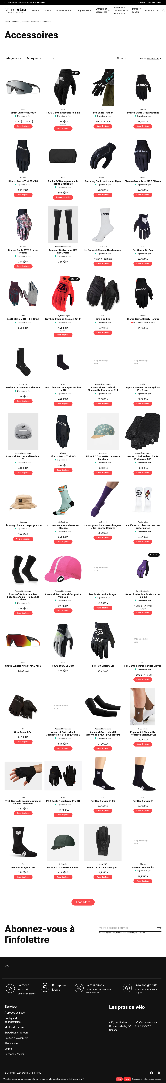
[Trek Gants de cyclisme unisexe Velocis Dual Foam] (23, 775)
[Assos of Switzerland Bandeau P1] (23, 431)
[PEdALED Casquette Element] (63, 844)
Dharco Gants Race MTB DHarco (143, 181)
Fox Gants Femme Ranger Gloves (142, 666)
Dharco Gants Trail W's (63, 456)
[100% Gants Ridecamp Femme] (63, 87)
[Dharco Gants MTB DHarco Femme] (23, 224)
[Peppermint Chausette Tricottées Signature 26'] (142, 706)
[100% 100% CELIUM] (63, 640)
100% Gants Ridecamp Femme (63, 113)
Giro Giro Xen (102, 319)
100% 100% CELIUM (63, 666)
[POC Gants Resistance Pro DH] (63, 775)
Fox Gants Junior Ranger (103, 594)
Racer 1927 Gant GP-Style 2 (103, 870)
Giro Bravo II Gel (23, 732)
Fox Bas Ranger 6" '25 (103, 801)
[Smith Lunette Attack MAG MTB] (23, 640)
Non (127, 1079)
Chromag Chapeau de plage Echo (23, 525)
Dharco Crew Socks (143, 870)
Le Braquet (103, 247)
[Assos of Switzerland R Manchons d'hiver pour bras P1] (103, 706)
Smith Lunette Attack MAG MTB (23, 666)
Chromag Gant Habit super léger (103, 181)
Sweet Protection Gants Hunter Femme (143, 596)
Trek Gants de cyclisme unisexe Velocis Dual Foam (23, 802)
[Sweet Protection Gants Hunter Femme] (142, 569)
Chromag (102, 178)
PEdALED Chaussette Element (23, 387)
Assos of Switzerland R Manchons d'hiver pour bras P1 (103, 733)
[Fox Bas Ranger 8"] (142, 775)
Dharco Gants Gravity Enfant (143, 113)
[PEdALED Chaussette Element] (23, 362)
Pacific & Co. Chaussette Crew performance (143, 527)
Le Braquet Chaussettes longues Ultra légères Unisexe (102, 527)
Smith (23, 109)
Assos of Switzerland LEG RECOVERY (63, 251)
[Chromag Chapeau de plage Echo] (23, 500)
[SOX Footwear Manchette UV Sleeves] (63, 500)
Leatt (23, 316)
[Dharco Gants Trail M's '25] (23, 156)
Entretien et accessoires (101, 10)
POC (63, 384)
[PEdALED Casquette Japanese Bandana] (103, 431)
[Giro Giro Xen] (103, 293)
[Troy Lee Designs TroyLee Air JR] (63, 293)
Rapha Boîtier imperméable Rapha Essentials (63, 183)
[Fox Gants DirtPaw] (142, 224)
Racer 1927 (103, 866)
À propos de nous (15, 1015)
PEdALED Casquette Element (63, 870)
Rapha (63, 178)
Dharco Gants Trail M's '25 (23, 181)
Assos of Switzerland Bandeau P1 (23, 458)
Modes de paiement (16, 1030)
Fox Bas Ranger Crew (23, 870)
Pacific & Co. (143, 522)
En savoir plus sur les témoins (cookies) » (147, 1079)
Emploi (8, 1051)
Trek (23, 798)
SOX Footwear (63, 522)
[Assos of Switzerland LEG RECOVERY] (63, 224)
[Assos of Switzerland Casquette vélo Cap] (63, 569)
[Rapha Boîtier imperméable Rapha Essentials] (63, 156)
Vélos (34, 10)
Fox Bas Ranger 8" (143, 801)
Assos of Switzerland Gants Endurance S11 (142, 458)
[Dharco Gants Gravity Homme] (142, 293)
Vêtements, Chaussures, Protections (119, 10)
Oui (119, 1079)
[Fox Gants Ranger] (103, 87)
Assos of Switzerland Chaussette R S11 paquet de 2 (63, 733)
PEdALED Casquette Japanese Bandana (103, 458)
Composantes (82, 10)
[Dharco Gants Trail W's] (63, 431)
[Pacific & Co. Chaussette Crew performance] (142, 500)
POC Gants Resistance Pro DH (63, 801)
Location (47, 10)
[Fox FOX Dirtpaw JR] (103, 640)
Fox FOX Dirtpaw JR (103, 666)
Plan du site (11, 1046)
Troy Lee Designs (63, 316)
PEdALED (23, 384)
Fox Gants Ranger (103, 113)
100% (63, 109)
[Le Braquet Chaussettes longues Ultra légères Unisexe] (103, 500)
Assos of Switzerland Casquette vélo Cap (63, 596)
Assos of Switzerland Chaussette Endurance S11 (103, 389)
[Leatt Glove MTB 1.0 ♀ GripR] (23, 293)
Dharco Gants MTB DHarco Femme (23, 251)
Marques (32, 58)
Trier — (142, 58)
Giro (103, 316)
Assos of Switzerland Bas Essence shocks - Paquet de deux (23, 597)
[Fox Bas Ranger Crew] (23, 844)
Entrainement (62, 10)
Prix (49, 58)
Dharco (143, 109)
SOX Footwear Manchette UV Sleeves (63, 527)
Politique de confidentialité (13, 1022)
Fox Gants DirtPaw (143, 250)
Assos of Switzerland (63, 247)
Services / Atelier (14, 1057)
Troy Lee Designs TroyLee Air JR (63, 319)
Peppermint (142, 729)
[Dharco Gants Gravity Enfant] (142, 87)
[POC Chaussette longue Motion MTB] (63, 362)
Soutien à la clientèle (16, 1041)
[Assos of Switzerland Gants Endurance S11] (142, 431)
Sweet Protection (143, 591)
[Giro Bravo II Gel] (23, 706)
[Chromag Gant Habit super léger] (103, 156)
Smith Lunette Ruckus (23, 113)
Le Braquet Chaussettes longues (102, 250)
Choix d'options (23, 126)
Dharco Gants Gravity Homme (142, 319)
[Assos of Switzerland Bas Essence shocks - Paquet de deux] (23, 569)
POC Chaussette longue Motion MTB (63, 389)
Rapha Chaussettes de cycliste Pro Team (143, 389)
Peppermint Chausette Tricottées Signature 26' (143, 733)
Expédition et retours (16, 1035)
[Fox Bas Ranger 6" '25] (103, 775)
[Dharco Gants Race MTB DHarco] (142, 156)
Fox (103, 109)
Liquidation (150, 10)
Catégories (12, 58)
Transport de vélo (136, 10)
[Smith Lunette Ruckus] (23, 87)
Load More (83, 905)
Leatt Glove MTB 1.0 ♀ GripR (23, 319)
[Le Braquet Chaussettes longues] (103, 224)
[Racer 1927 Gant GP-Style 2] (103, 844)
